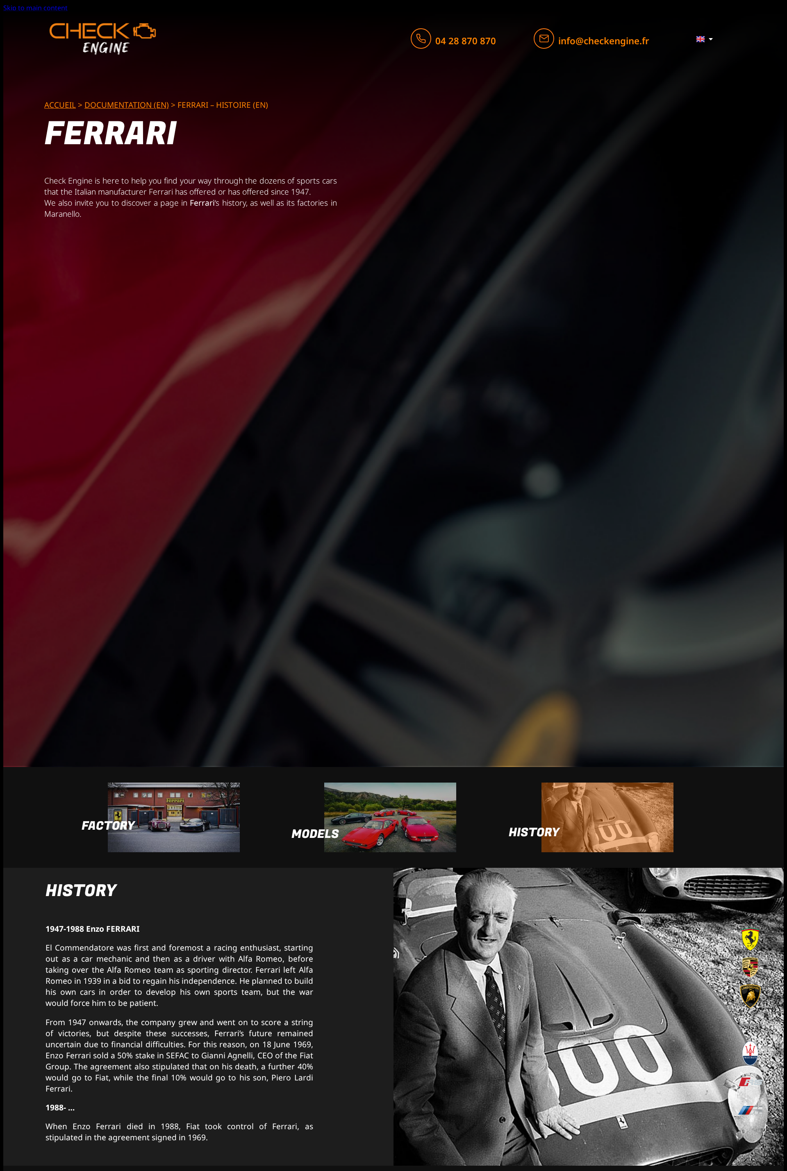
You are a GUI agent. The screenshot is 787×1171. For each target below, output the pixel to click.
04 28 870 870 (465, 40)
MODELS (315, 834)
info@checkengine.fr (603, 40)
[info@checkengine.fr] (544, 38)
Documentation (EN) (126, 105)
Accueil (60, 105)
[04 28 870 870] (421, 38)
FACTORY (108, 826)
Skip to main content (35, 7)
